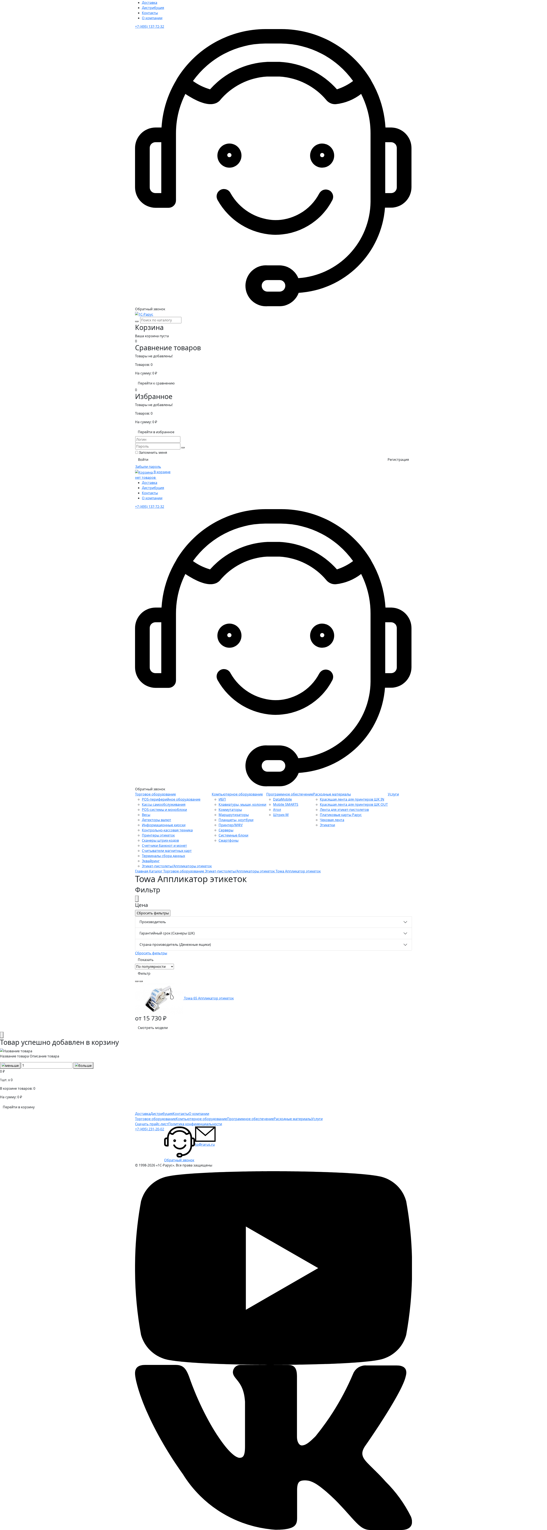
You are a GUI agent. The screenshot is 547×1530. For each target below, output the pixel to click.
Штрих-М (281, 814)
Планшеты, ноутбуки (236, 819)
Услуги (393, 794)
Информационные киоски (163, 825)
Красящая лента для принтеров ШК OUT (354, 804)
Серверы (226, 830)
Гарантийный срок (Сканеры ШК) (167, 933)
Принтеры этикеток (158, 835)
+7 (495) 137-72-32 (149, 26)
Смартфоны (228, 840)
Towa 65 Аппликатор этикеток (209, 998)
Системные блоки (233, 835)
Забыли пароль (148, 466)
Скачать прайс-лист (151, 1124)
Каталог (156, 871)
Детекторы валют (156, 819)
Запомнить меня (153, 452)
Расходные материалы (332, 794)
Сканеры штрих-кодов (160, 840)
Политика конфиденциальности (195, 1124)
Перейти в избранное (156, 432)
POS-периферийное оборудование (171, 799)
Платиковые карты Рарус (341, 814)
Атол (277, 809)
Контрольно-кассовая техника (167, 830)
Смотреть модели (153, 1027)
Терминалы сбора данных (163, 855)
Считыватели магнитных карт (167, 850)
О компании (152, 18)
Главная (142, 871)
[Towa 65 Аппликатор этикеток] (159, 998)
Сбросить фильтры (151, 953)
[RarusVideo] (273, 1267)
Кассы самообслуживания (163, 804)
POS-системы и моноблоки (164, 809)
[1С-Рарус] (144, 314)
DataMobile (282, 799)
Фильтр (144, 973)
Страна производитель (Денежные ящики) (175, 944)
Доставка (149, 2)
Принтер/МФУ (231, 825)
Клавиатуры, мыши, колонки (242, 804)
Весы (146, 814)
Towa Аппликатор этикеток (298, 871)
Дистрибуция (153, 7)
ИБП (222, 799)
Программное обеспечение (289, 794)
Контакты (150, 12)
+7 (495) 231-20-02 (149, 1129)
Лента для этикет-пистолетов (344, 809)
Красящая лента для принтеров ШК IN (352, 799)
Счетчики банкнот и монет (164, 845)
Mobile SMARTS (285, 804)
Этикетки (327, 825)
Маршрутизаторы (234, 814)
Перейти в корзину (19, 1107)
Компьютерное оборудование (237, 794)
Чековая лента (332, 819)
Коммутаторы (230, 809)
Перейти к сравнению (156, 383)
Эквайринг (151, 861)
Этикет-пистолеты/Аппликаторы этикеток (177, 866)
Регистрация (398, 459)
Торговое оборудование (155, 794)
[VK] (273, 1447)
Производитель (153, 921)
